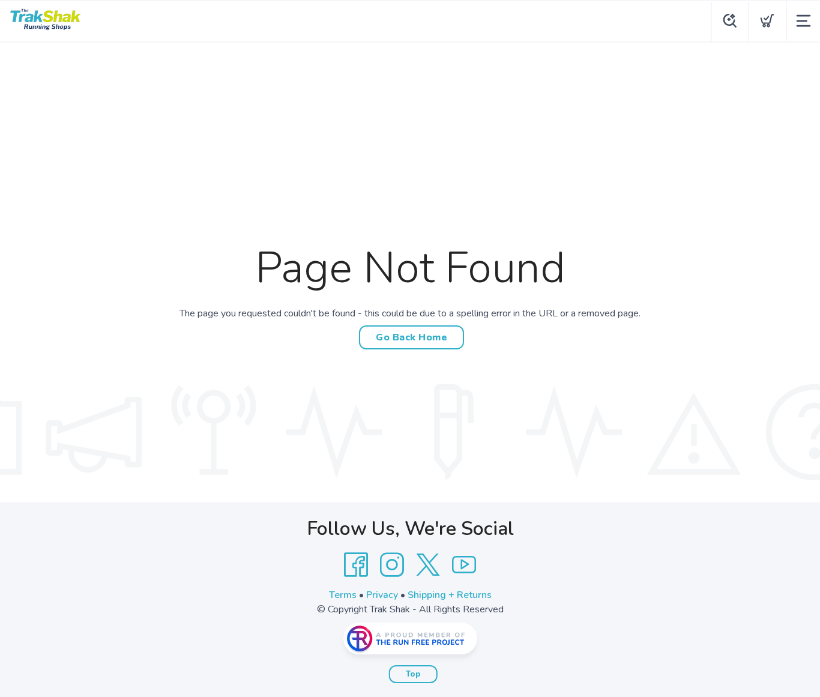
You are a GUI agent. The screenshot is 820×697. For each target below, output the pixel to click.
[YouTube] (464, 565)
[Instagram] (392, 565)
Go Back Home (411, 337)
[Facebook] (356, 565)
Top (413, 674)
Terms (343, 595)
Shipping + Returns (450, 595)
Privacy (382, 595)
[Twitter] (428, 565)
